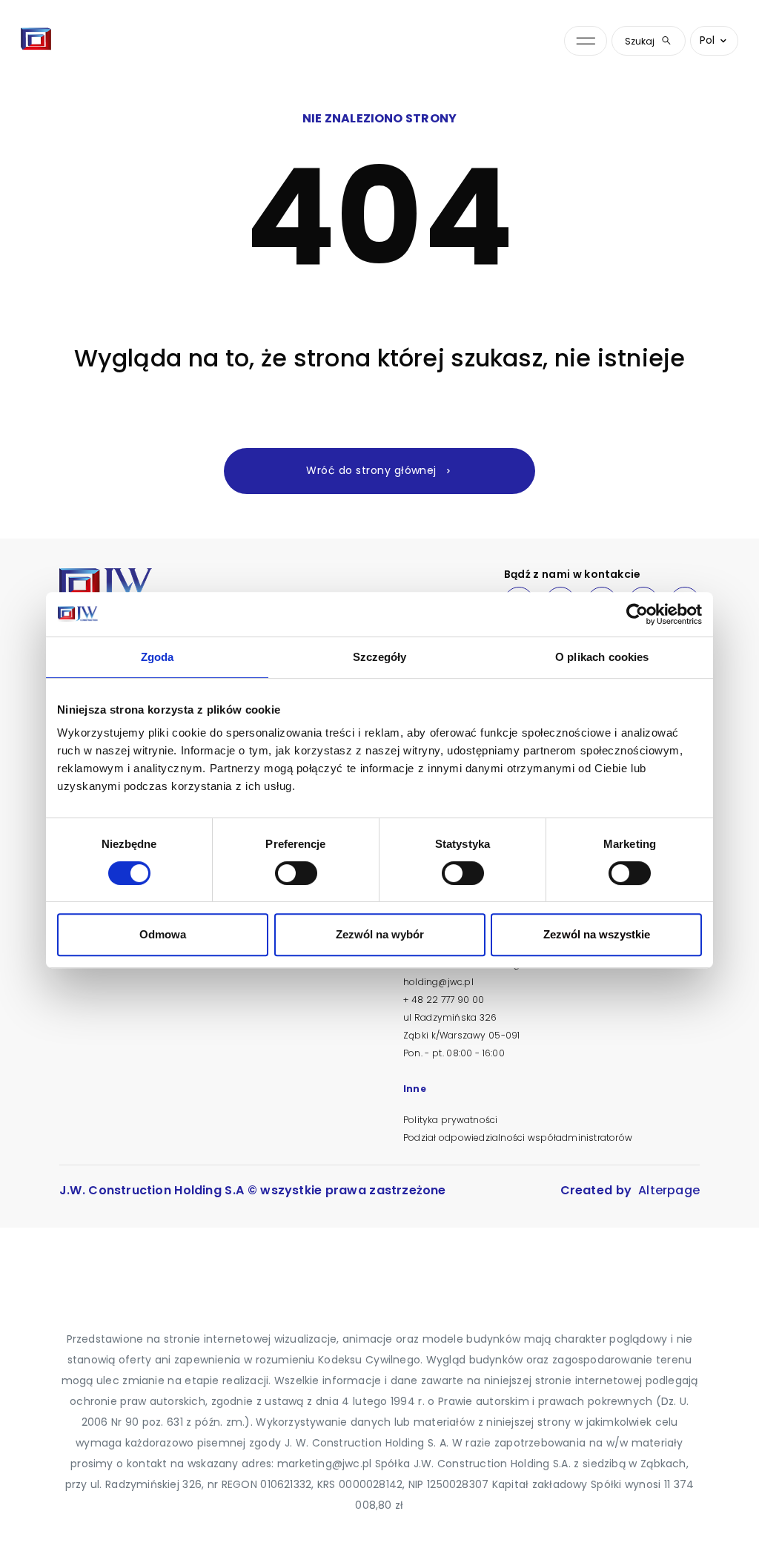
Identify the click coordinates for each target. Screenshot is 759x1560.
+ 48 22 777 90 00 (443, 999)
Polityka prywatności (450, 1119)
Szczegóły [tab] (380, 657)
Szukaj (639, 41)
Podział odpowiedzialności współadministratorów (517, 1137)
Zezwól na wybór (380, 934)
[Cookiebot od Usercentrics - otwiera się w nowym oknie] (637, 614)
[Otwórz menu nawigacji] (585, 41)
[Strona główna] (36, 41)
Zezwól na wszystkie (596, 934)
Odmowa (162, 934)
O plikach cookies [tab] (602, 657)
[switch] (296, 873)
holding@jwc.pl (438, 981)
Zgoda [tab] (157, 657)
